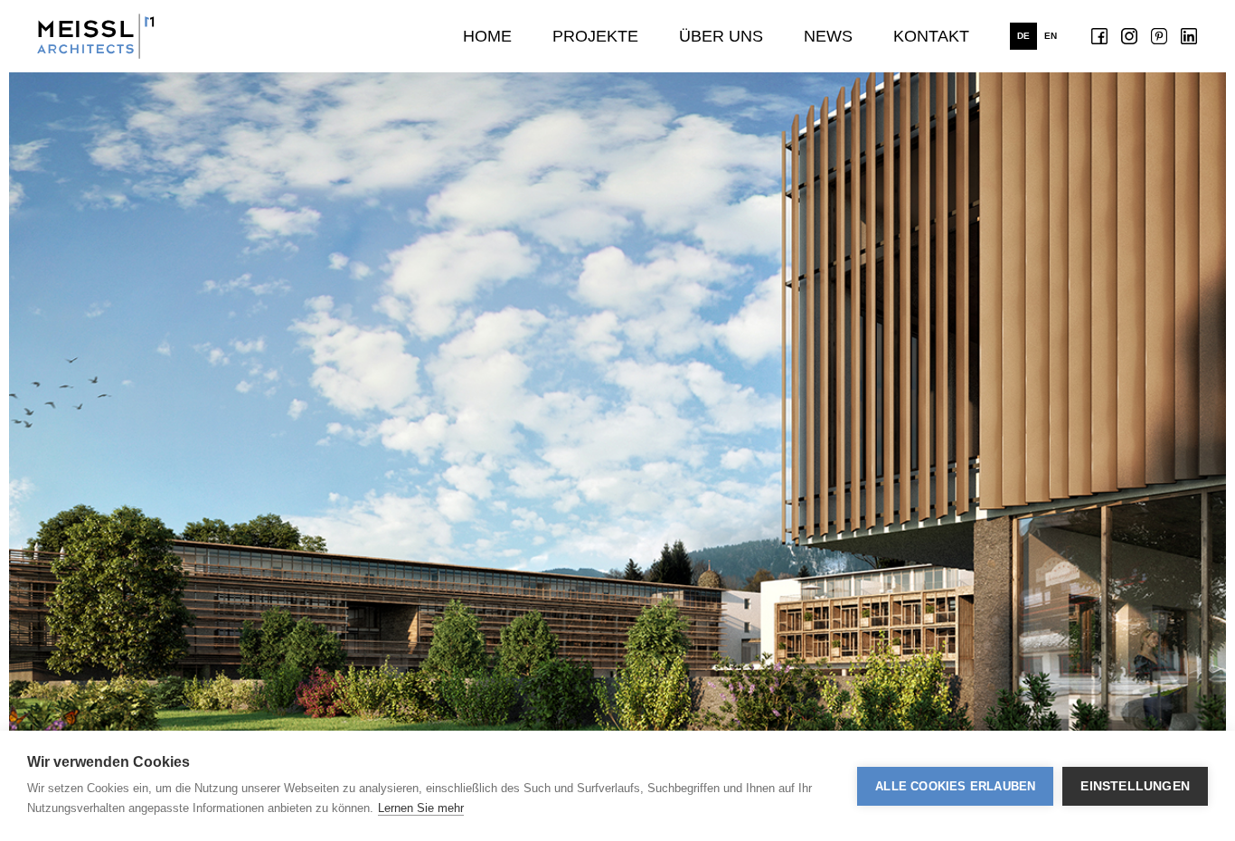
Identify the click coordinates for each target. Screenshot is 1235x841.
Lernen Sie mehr (421, 808)
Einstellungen (1135, 786)
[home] (96, 36)
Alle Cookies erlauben (955, 786)
